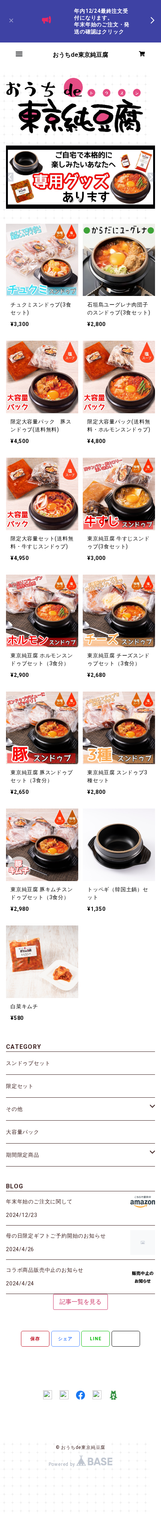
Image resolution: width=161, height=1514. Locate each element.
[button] (9, 21)
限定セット (20, 1086)
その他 (14, 1109)
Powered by (63, 1464)
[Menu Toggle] (19, 54)
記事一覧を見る (80, 1301)
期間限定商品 (22, 1155)
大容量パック (22, 1132)
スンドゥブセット (28, 1063)
